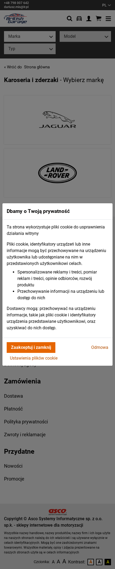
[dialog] (57, 284)
